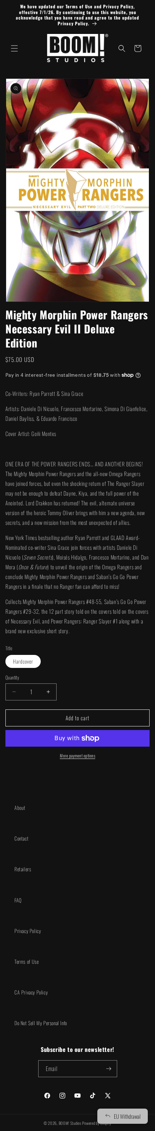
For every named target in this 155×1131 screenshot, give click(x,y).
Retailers (22, 869)
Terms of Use (26, 961)
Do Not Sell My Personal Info (40, 1023)
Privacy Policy (27, 930)
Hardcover (23, 661)
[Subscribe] (109, 1068)
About (20, 807)
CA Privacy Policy (31, 992)
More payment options (77, 755)
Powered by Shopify (96, 1123)
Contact (21, 838)
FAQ (18, 900)
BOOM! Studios (70, 1123)
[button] (14, 48)
